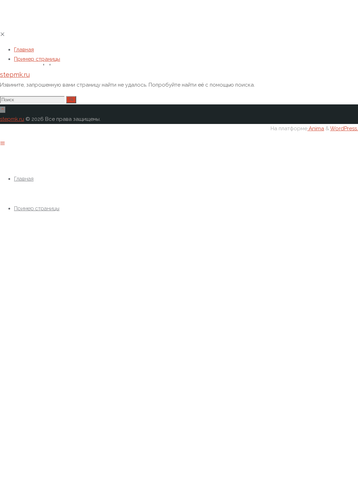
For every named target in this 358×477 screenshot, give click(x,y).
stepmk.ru (15, 74)
